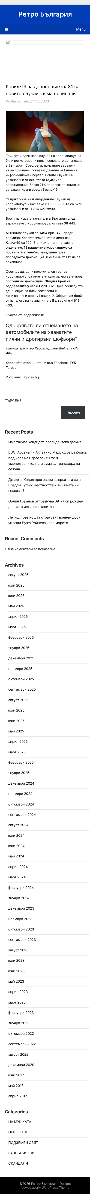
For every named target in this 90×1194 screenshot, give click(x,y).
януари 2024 (19, 898)
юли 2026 (16, 585)
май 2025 (16, 731)
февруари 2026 (21, 637)
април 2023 (18, 992)
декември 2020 (21, 1065)
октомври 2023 (21, 929)
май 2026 (16, 606)
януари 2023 (19, 1023)
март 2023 (17, 1002)
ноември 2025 (20, 668)
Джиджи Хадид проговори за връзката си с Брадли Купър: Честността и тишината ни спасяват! (44, 485)
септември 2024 (22, 814)
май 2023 (16, 981)
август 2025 (18, 700)
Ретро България (45, 14)
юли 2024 (16, 835)
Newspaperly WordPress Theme (45, 1187)
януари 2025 (18, 773)
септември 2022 (22, 1044)
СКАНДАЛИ (18, 1163)
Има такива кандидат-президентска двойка (44, 442)
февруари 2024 (21, 887)
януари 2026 (18, 648)
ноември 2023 (20, 919)
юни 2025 (16, 721)
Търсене (13, 400)
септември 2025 (22, 689)
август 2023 (18, 950)
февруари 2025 (21, 762)
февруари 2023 (21, 1012)
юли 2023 (16, 960)
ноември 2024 (20, 793)
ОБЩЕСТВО (18, 1132)
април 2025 (18, 741)
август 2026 (18, 575)
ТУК (73, 363)
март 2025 (17, 752)
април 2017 (17, 1096)
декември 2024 (21, 783)
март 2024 (17, 877)
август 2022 (18, 1054)
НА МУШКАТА (19, 1122)
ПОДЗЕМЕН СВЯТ (23, 1142)
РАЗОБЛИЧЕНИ (21, 1153)
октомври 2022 (21, 1033)
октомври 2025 (21, 679)
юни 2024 (16, 846)
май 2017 (16, 1085)
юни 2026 (16, 595)
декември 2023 (21, 908)
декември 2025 (21, 658)
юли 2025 (16, 710)
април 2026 (18, 616)
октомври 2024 (21, 804)
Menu (81, 29)
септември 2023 (22, 939)
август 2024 (18, 825)
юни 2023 (16, 971)
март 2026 (17, 627)
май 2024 (16, 856)
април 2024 (18, 867)
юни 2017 (16, 1075)
